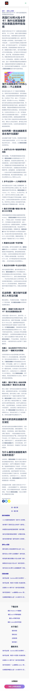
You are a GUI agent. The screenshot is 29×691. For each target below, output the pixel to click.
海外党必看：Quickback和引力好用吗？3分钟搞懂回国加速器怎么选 (14, 578)
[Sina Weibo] (9, 501)
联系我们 (14, 642)
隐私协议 (14, 634)
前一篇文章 (14, 507)
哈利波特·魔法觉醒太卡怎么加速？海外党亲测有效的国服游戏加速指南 (14, 558)
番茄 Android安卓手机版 (14, 622)
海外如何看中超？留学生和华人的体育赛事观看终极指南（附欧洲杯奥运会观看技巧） (14, 539)
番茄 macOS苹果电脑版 (14, 614)
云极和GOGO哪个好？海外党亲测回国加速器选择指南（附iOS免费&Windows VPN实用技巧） (14, 587)
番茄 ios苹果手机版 (14, 618)
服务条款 (14, 630)
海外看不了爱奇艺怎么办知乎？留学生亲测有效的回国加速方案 (14, 524)
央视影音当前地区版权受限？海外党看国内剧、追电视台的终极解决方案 (14, 529)
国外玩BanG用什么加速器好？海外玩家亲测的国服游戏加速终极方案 (14, 553)
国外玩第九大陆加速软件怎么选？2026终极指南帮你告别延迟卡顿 (14, 549)
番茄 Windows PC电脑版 (14, 610)
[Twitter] (6, 501)
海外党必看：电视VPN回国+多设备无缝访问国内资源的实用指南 (14, 583)
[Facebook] (3, 501)
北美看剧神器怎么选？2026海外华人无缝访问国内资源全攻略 (14, 597)
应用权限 (14, 638)
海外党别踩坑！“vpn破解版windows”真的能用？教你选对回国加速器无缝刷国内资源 (14, 592)
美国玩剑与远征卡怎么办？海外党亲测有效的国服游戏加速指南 (14, 563)
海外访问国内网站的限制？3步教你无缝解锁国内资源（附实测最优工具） (14, 534)
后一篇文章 (14, 511)
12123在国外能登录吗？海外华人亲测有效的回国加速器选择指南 (14, 520)
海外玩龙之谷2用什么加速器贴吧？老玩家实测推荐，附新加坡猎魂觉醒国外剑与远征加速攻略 (14, 568)
